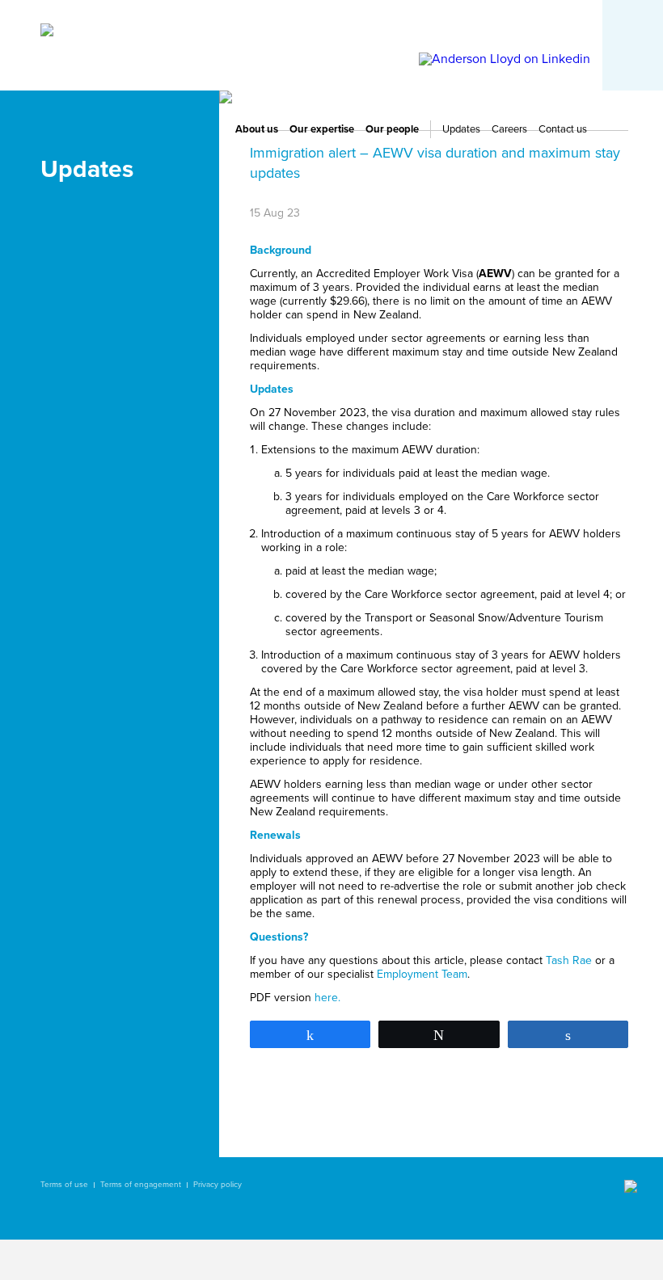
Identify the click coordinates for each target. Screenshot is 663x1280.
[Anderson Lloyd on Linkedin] (504, 59)
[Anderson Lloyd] (46, 32)
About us (256, 129)
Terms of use (64, 1184)
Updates (461, 129)
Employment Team (422, 974)
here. (327, 997)
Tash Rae (569, 960)
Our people (392, 129)
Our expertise (321, 129)
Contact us (562, 129)
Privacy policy (217, 1184)
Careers (509, 129)
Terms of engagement (140, 1184)
